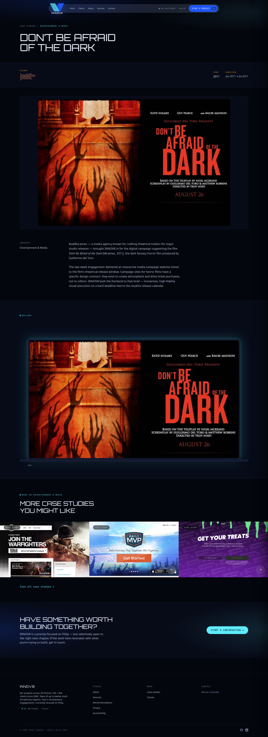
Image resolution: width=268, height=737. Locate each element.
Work (72, 8)
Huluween (197, 563)
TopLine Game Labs (118, 563)
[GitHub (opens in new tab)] (241, 730)
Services (101, 8)
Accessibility (99, 713)
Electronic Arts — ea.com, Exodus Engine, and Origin (38, 561)
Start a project (203, 8)
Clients (81, 8)
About (91, 8)
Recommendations (102, 702)
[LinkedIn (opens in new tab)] (246, 730)
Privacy (96, 707)
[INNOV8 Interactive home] (57, 8)
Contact (111, 8)
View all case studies (37, 586)
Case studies (28, 26)
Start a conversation (227, 630)
